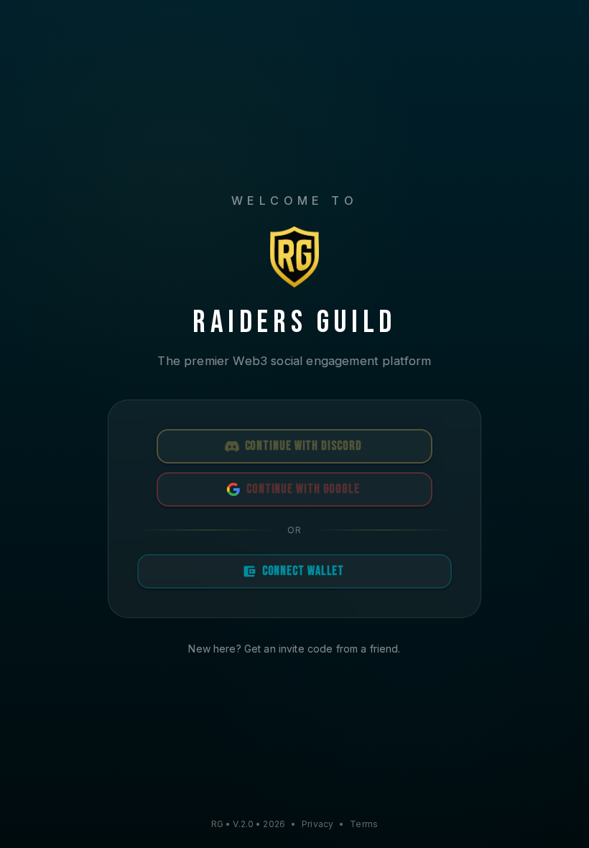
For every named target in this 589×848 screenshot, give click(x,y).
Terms (364, 824)
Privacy (317, 824)
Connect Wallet (303, 571)
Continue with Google (303, 489)
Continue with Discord (303, 445)
